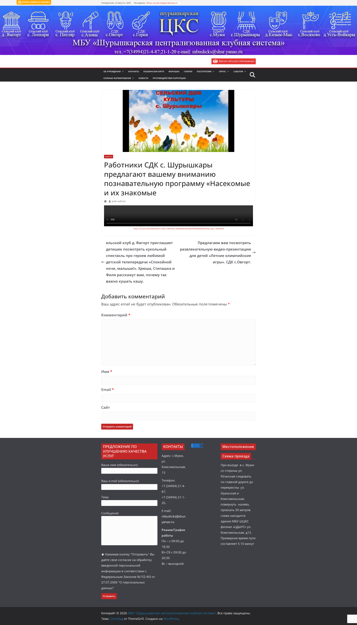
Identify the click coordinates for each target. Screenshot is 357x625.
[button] (122, 71)
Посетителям (204, 71)
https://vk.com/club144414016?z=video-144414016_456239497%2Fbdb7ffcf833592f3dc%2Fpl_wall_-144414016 (178, 228)
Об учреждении (112, 71)
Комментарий (115, 315)
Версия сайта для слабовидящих (236, 61)
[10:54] (105, 201)
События (238, 71)
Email (107, 389)
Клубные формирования (117, 78)
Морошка (174, 71)
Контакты (133, 71)
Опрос (222, 71)
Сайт (105, 407)
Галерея (188, 71)
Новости (143, 78)
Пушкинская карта (153, 71)
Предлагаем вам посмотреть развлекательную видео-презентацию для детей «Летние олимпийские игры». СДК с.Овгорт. (215, 252)
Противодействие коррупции (169, 78)
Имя (106, 371)
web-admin (119, 201)
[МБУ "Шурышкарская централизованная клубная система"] (178, 7)
